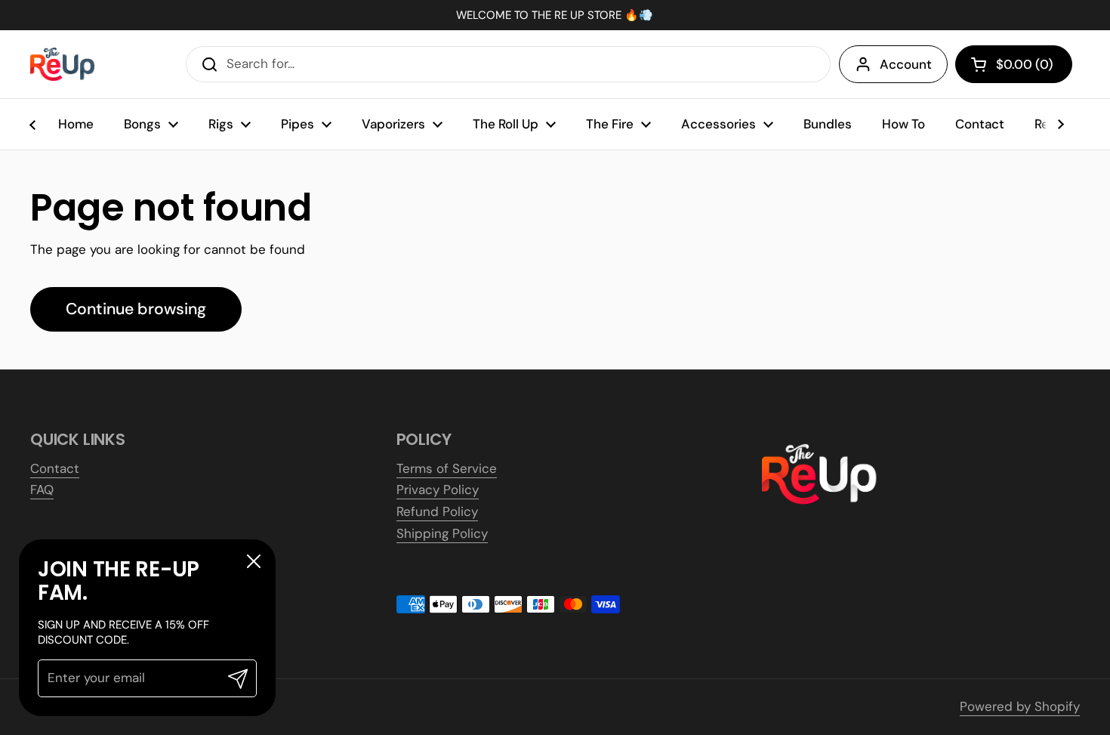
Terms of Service (446, 468)
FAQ (42, 489)
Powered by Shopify (1020, 706)
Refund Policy (437, 511)
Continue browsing (136, 309)
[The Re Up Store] (62, 65)
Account (906, 64)
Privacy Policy (437, 489)
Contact (54, 468)
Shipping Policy (442, 533)
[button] (1013, 64)
